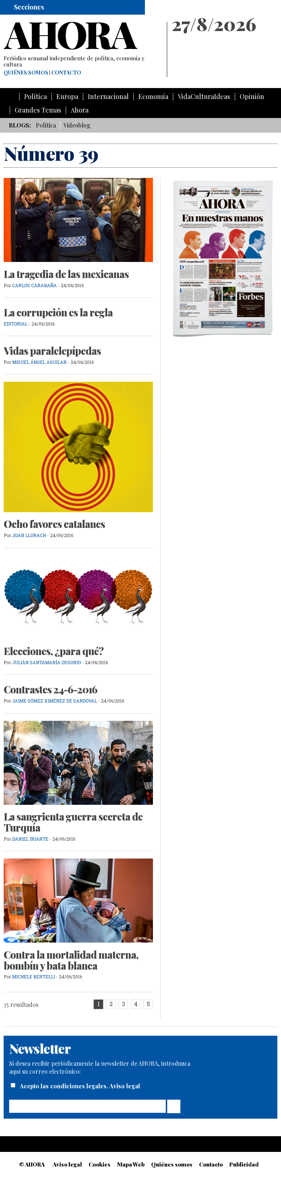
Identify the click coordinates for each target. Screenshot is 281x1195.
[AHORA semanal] (82, 36)
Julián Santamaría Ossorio (46, 662)
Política (35, 96)
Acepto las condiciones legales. (64, 1086)
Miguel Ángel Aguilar (39, 362)
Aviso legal (124, 1086)
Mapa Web (131, 1164)
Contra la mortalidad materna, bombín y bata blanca (71, 960)
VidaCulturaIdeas (204, 96)
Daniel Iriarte (30, 839)
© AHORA (32, 1164)
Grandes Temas (38, 110)
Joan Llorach (29, 535)
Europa (67, 96)
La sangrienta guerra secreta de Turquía (73, 822)
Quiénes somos (26, 72)
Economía (153, 96)
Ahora (80, 110)
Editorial (15, 324)
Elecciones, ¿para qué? (54, 651)
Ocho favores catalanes (54, 523)
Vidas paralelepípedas (52, 350)
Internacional (108, 96)
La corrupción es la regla (58, 312)
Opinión (252, 96)
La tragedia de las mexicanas (66, 274)
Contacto (66, 72)
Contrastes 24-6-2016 (50, 689)
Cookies (99, 1164)
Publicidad (244, 1164)
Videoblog (76, 125)
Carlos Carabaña (34, 285)
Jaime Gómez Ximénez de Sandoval (55, 701)
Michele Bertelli (33, 976)
